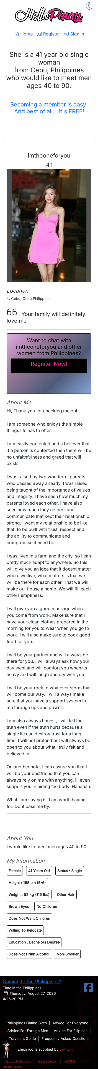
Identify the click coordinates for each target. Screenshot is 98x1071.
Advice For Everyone (70, 1023)
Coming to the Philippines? (32, 981)
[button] (89, 6)
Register (51, 34)
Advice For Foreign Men (27, 1030)
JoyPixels (66, 1049)
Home (26, 34)
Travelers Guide (22, 1038)
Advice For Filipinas (70, 1030)
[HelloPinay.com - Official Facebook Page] (88, 990)
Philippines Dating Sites (27, 1023)
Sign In (76, 34)
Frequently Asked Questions (65, 1038)
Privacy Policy (47, 1061)
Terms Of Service (17, 1061)
